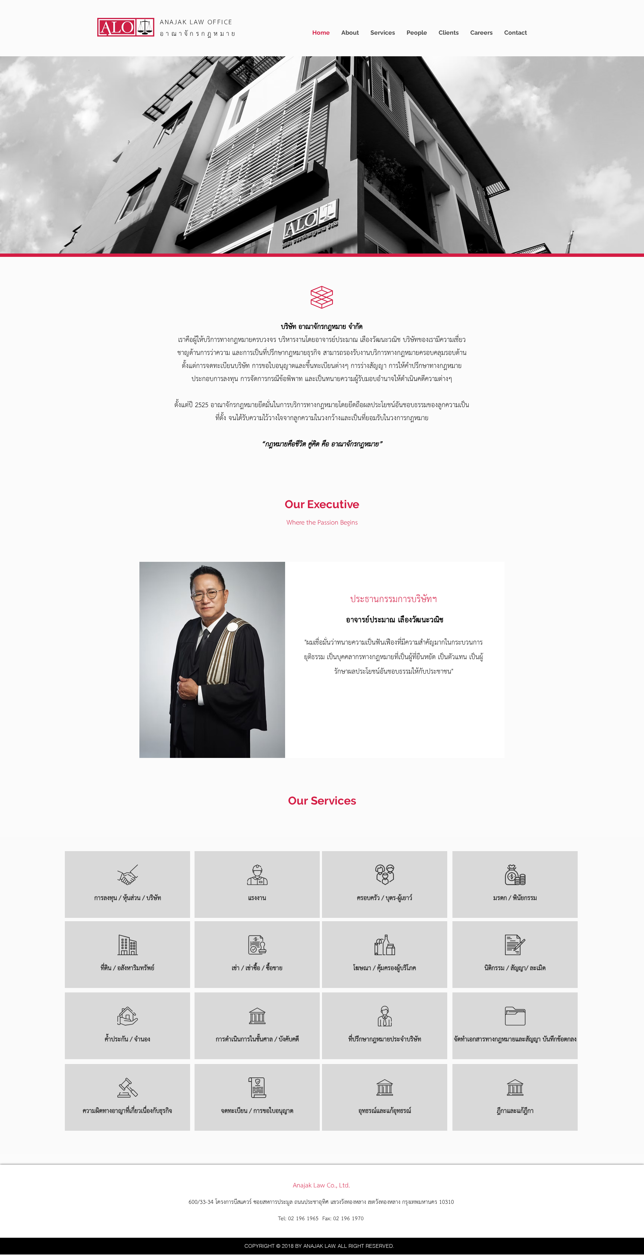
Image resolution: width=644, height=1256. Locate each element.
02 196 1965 (304, 1218)
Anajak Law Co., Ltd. (321, 1186)
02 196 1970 (348, 1218)
